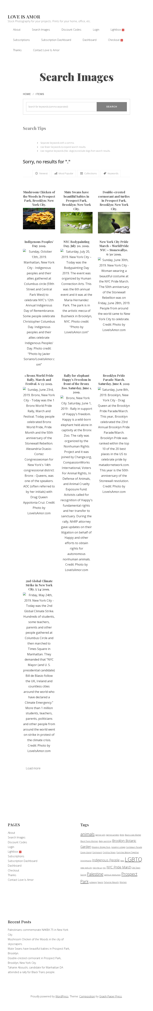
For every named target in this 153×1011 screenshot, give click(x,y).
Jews (122, 860)
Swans (100, 882)
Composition (87, 996)
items (40, 94)
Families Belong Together (127, 852)
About (17, 29)
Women (123, 882)
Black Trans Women (89, 841)
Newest (43, 173)
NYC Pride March (119, 867)
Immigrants (85, 860)
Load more (33, 768)
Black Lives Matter (133, 835)
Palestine (95, 874)
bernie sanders (112, 835)
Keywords (113, 173)
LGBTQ (133, 859)
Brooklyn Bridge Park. (101, 847)
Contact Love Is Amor (46, 50)
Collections (90, 173)
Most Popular (66, 173)
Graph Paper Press (110, 996)
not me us (97, 867)
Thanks (17, 50)
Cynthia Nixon (109, 852)
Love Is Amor (24, 17)
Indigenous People (106, 860)
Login (96, 29)
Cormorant (97, 852)
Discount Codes (71, 29)
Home (27, 94)
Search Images (41, 29)
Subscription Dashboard (56, 40)
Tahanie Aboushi (111, 882)
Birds (122, 835)
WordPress (61, 996)
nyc (104, 867)
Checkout (115, 40)
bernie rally (100, 835)
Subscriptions (21, 40)
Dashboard (89, 40)
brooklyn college (118, 847)
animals (87, 834)
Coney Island (86, 852)
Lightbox (117, 29)
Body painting (105, 841)
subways (93, 882)
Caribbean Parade (134, 847)
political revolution (112, 874)
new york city (86, 867)
